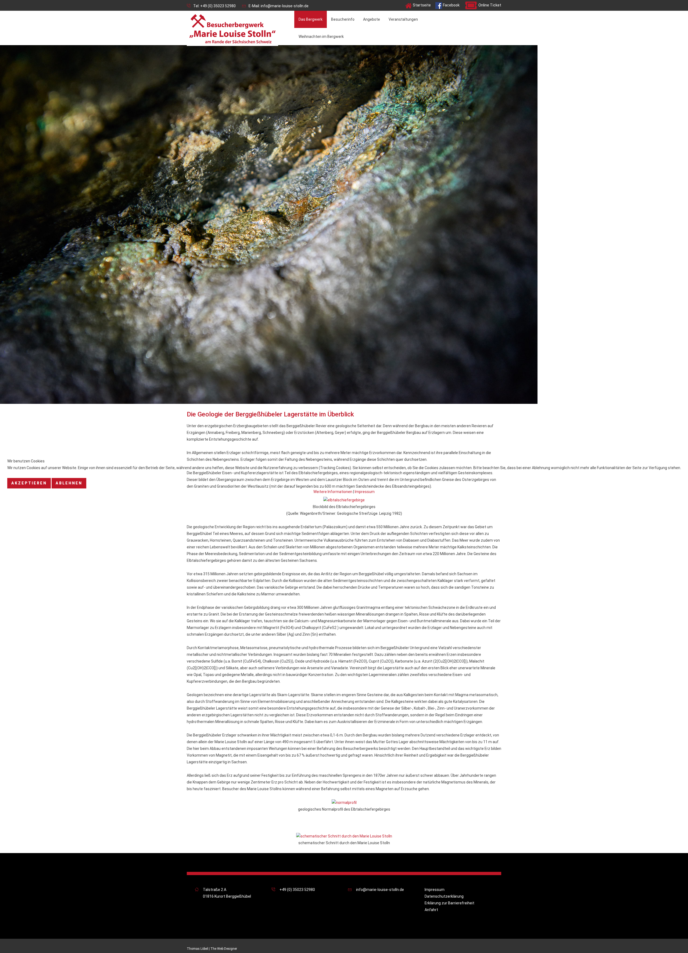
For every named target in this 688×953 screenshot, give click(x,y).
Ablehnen (69, 483)
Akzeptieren (29, 483)
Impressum (365, 492)
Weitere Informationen (332, 492)
